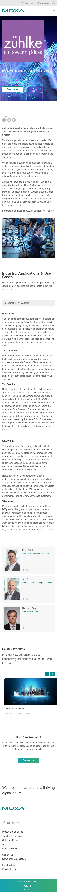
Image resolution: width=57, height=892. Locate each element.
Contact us (44, 2)
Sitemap (27, 889)
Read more (12, 89)
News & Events (9, 848)
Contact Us (7, 854)
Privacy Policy (9, 869)
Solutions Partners (11, 840)
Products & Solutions (12, 831)
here (51, 210)
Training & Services (12, 835)
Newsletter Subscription (14, 858)
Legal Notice (8, 865)
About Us (6, 844)
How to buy (29, 2)
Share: (5, 116)
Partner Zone (28, 886)
